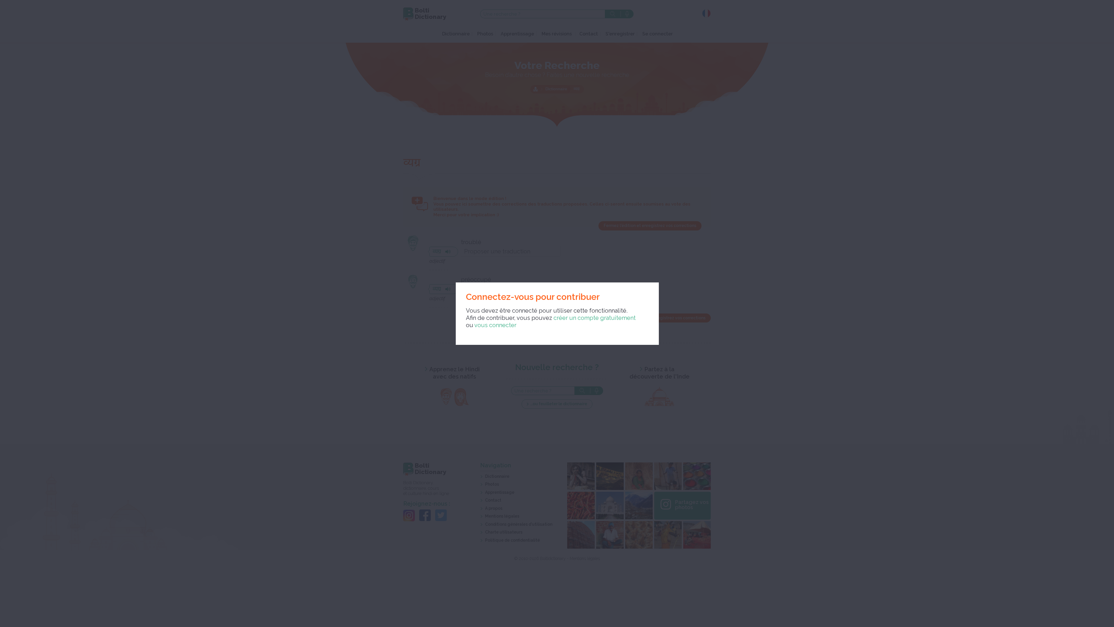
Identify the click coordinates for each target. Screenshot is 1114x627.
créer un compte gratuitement (595, 317)
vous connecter (495, 325)
